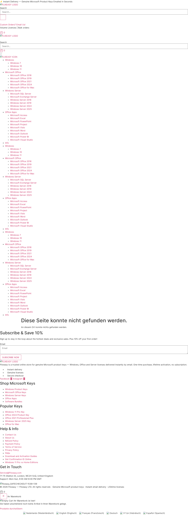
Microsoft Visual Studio (21, 139)
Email (2, 344)
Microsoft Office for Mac (22, 87)
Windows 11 (15, 69)
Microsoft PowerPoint (20, 121)
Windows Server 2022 (21, 106)
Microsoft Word (17, 130)
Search (3, 8)
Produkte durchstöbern (11, 508)
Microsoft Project (18, 124)
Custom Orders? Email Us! (12, 24)
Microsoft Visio (17, 127)
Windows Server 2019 (20, 103)
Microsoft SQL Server (20, 93)
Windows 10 (16, 66)
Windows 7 (15, 63)
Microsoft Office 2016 (20, 75)
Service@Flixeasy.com (10, 472)
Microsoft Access (18, 115)
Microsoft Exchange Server (23, 96)
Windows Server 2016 (20, 100)
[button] (94, 38)
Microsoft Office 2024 (21, 84)
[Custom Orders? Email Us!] (1, 21)
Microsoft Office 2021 (20, 81)
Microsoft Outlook (19, 133)
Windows (9, 60)
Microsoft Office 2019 (20, 78)
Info (7, 143)
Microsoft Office (13, 72)
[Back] (3, 496)
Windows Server (13, 90)
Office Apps (11, 112)
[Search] (3, 17)
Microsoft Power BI (19, 136)
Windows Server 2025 (21, 109)
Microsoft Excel (17, 118)
